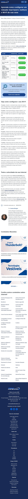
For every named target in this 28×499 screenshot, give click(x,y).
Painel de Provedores (14, 491)
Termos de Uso (14, 480)
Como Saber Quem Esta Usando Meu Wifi (21, 315)
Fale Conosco (14, 484)
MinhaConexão (20, 199)
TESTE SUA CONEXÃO (14, 94)
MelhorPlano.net (14, 465)
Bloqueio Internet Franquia (5, 305)
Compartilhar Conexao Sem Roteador (6, 319)
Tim (14, 450)
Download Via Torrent (6, 362)
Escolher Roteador (20, 362)
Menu (22, 1)
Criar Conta (14, 444)
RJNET (14, 418)
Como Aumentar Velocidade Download (6, 309)
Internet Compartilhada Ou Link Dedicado (6, 375)
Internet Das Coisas (20, 374)
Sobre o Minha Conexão (14, 434)
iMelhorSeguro (14, 474)
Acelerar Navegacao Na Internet (6, 298)
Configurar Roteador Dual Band (18, 18)
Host (17, 367)
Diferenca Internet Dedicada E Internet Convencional (20, 333)
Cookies (17, 322)
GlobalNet (14, 458)
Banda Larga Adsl (20, 302)
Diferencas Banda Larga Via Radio (21, 343)
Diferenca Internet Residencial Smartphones (20, 338)
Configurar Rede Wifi (20, 318)
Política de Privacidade (14, 481)
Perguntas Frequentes (14, 483)
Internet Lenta (4, 378)
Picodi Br (14, 468)
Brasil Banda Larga (14, 421)
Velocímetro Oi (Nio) (14, 425)
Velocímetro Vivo (14, 422)
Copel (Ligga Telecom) (14, 416)
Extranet (3, 365)
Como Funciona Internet (6, 314)
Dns (16, 358)
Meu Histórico (14, 442)
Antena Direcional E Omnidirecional (20, 298)
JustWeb (14, 457)
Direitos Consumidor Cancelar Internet (20, 347)
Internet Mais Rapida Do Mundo (21, 379)
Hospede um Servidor (14, 493)
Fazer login (14, 445)
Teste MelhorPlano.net (14, 427)
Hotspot (3, 370)
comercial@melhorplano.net (14, 403)
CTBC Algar (14, 419)
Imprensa (14, 437)
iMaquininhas (14, 473)
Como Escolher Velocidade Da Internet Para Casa (21, 310)
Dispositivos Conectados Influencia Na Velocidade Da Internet (21, 353)
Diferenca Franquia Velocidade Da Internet (6, 332)
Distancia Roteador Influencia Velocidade (6, 359)
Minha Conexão (14, 463)
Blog (5, 18)
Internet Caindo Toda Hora (20, 371)
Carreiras (14, 435)
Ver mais (13, 286)
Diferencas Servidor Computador (5, 347)
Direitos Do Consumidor (6, 351)
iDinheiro (14, 471)
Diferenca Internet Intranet (5, 337)
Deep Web (3, 327)
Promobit (14, 470)
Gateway (18, 365)
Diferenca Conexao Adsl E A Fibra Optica (21, 327)
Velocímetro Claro (14, 424)
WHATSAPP (22, 57)
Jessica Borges (14, 208)
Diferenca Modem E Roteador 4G (5, 343)
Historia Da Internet (5, 367)
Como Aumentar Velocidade (19, 305)
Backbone (3, 302)
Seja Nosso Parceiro (14, 489)
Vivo (14, 452)
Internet (9, 18)
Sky (14, 455)
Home (2, 18)
